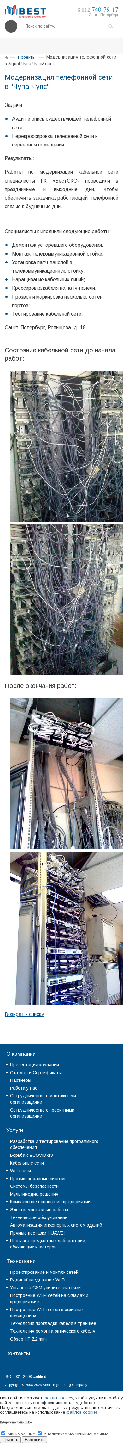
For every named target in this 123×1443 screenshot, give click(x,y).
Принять (10, 1439)
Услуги (14, 1130)
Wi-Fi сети (20, 1170)
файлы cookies (58, 1398)
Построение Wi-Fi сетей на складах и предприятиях (49, 1298)
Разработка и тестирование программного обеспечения (54, 1144)
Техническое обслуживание (38, 1217)
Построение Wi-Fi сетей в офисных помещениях (47, 1312)
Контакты (18, 1353)
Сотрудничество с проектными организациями (42, 1113)
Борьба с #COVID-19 (31, 1155)
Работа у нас (23, 1088)
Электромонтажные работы (39, 1209)
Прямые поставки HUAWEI (37, 1233)
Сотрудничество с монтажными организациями (43, 1099)
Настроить (34, 1439)
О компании (21, 1054)
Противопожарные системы (38, 1178)
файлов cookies (82, 1412)
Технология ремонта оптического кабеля (52, 1331)
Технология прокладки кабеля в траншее (53, 1323)
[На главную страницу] (25, 7)
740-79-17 (98, 9)
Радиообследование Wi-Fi (37, 1279)
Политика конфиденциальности (33, 1367)
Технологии (21, 1261)
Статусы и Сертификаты (36, 1072)
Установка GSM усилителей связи (45, 1287)
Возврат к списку (24, 1014)
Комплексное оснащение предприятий (50, 1201)
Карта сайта (76, 1367)
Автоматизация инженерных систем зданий (56, 1225)
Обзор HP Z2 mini (28, 1338)
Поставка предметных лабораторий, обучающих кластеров (48, 1243)
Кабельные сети (27, 1163)
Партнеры (20, 1080)
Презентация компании (34, 1064)
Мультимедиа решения (34, 1194)
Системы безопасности (34, 1186)
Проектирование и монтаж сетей (44, 1272)
